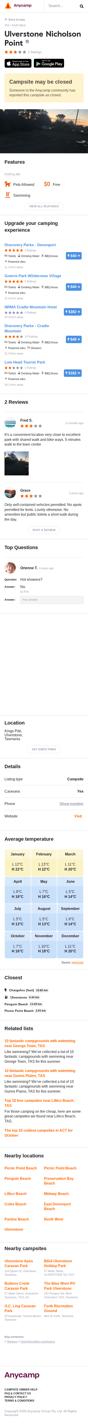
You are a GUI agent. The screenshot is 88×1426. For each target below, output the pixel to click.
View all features (44, 206)
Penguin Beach (18, 1178)
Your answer (30, 599)
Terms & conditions (19, 1400)
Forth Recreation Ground (58, 1308)
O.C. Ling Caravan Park (20, 1308)
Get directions (44, 749)
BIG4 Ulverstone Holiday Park (58, 1263)
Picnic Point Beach (21, 1168)
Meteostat (77, 962)
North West (18, 25)
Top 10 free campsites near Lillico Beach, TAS (39, 1103)
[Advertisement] (44, 665)
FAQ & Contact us (18, 1393)
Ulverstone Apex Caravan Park (19, 1263)
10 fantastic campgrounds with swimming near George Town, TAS (40, 1043)
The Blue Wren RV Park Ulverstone (59, 1286)
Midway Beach (56, 1194)
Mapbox (12, 1341)
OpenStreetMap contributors (38, 1341)
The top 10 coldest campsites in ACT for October (39, 1133)
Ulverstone (14, 1229)
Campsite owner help (21, 1389)
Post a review (44, 530)
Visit (78, 816)
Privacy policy (16, 1397)
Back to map (17, 19)
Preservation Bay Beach (59, 1181)
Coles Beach (15, 1204)
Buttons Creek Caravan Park (17, 1286)
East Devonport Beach (57, 1206)
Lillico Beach (16, 1194)
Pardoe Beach (17, 1219)
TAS (7, 25)
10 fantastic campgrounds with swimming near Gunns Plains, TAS (40, 1073)
